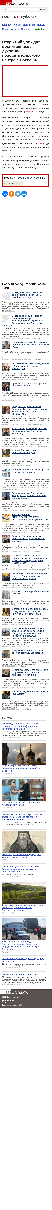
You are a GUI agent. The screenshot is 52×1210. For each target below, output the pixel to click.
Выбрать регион (8, 1002)
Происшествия (10, 29)
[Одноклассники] (11, 194)
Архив (17, 24)
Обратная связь (8, 1000)
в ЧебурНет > (39, 29)
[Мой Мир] (24, 194)
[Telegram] (18, 194)
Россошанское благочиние (30, 178)
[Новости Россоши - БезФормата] (14, 3)
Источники (29, 24)
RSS (20, 1005)
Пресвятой (28, 111)
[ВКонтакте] (5, 194)
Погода (41, 24)
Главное (6, 24)
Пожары (25, 29)
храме (40, 143)
